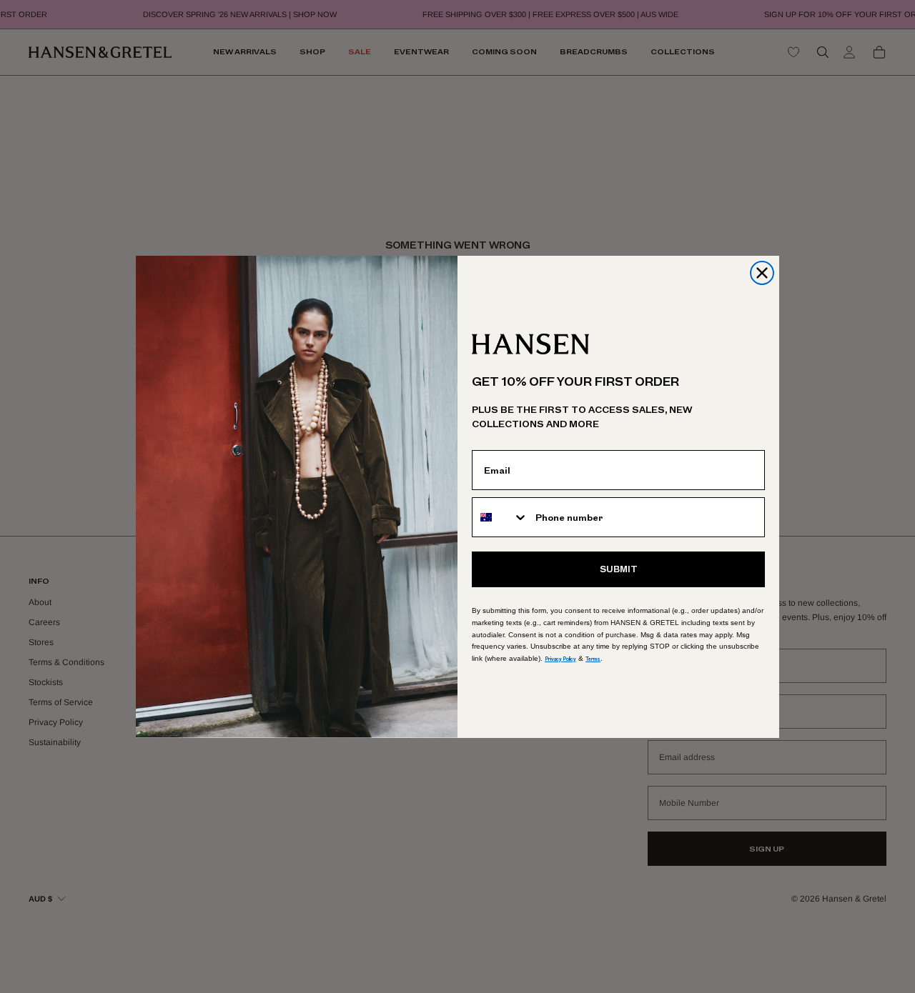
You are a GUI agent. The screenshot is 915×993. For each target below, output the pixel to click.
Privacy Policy (560, 659)
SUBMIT (619, 569)
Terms (592, 659)
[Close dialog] (762, 272)
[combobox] (500, 517)
